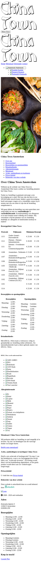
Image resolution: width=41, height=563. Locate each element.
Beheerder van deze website (15, 177)
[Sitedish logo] (4, 491)
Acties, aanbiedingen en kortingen (17, 173)
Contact (24, 64)
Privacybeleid (10, 175)
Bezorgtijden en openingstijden (16, 165)
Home (3, 64)
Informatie (18, 64)
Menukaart (10, 64)
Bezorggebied (10, 163)
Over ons (8, 161)
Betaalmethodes (11, 167)
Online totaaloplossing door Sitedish (14, 561)
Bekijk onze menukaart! (9, 447)
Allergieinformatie (12, 169)
